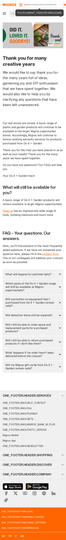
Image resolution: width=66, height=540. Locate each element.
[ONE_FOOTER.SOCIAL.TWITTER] (15, 493)
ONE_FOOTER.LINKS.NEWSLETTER (23, 446)
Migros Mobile (11, 435)
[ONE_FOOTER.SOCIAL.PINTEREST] (44, 493)
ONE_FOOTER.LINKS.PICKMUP (20, 413)
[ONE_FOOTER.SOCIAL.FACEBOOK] (6, 493)
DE (3, 536)
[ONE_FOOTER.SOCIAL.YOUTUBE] (25, 493)
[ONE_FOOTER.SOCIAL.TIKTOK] (6, 500)
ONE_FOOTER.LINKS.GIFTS (18, 419)
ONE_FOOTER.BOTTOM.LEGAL (17, 511)
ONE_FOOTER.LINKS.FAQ (17, 408)
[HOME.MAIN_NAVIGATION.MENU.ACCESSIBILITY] (4, 13)
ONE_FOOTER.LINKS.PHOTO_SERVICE (25, 430)
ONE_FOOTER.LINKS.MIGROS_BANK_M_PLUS (29, 424)
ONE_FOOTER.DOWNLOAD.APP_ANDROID (37, 486)
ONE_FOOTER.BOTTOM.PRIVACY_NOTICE (23, 516)
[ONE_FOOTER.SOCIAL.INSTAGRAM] (34, 493)
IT (16, 536)
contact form (50, 254)
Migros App (9, 440)
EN (22, 536)
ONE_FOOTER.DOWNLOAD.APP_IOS (13, 486)
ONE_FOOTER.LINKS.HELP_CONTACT (24, 403)
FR (10, 536)
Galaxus (8, 211)
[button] (33, 274)
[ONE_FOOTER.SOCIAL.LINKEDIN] (53, 493)
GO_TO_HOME (8, 5)
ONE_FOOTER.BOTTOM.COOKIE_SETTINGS (24, 522)
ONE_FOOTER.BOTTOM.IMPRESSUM (20, 527)
